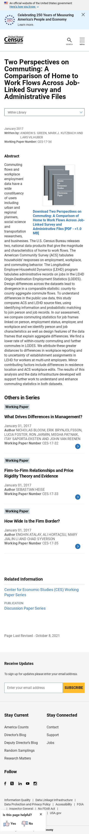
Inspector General (21, 808)
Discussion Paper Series (25, 608)
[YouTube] (27, 783)
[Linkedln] (20, 783)
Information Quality (17, 800)
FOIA (80, 804)
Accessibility (64, 804)
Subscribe (74, 688)
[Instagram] (35, 783)
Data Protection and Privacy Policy (27, 804)
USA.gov (55, 813)
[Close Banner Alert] (83, 19)
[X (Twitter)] (12, 783)
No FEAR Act (46, 808)
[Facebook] (6, 783)
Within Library (17, 112)
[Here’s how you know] (44, 5)
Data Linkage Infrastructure (54, 800)
